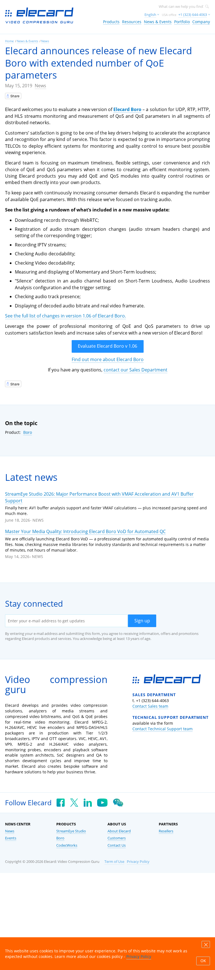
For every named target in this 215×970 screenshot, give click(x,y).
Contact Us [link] (117, 845)
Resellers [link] (166, 831)
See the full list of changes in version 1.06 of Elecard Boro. (65, 316)
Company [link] (201, 21)
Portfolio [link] (182, 21)
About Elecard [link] (119, 831)
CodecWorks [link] (66, 845)
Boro (27, 432)
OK (203, 960)
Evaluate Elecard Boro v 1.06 (107, 346)
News (40, 86)
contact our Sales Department (135, 370)
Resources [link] (131, 21)
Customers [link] (117, 838)
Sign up (142, 621)
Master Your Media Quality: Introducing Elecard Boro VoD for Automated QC (85, 531)
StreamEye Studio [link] (71, 831)
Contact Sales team (150, 706)
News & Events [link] (158, 21)
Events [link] (10, 838)
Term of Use (114, 861)
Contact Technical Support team (162, 728)
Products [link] (111, 21)
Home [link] (9, 41)
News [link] (45, 41)
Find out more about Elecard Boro (108, 359)
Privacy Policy (138, 861)
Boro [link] (60, 838)
